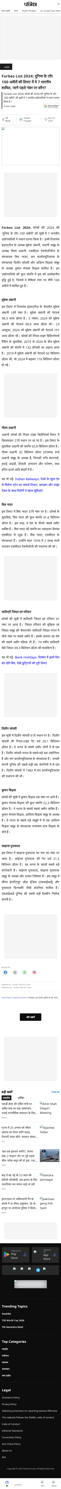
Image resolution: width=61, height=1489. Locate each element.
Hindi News (7, 997)
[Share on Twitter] (15, 972)
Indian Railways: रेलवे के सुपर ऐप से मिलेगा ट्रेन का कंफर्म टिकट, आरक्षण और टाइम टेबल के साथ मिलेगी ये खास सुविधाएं (30, 485)
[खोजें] (58, 4)
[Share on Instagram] (34, 972)
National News (20, 997)
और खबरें (30, 1017)
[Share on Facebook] (5, 972)
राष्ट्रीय (7, 67)
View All (55, 1092)
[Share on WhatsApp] (24, 972)
